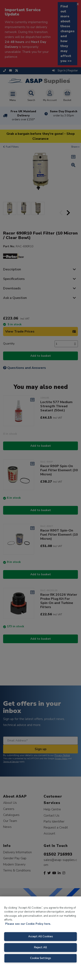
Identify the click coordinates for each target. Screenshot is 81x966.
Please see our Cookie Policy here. (28, 924)
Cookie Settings (40, 958)
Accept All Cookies (40, 936)
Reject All (40, 947)
